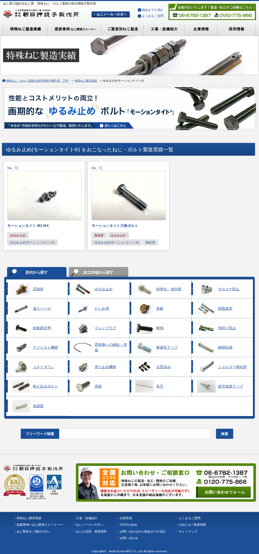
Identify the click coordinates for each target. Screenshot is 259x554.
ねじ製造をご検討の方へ (34, 531)
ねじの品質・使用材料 (91, 531)
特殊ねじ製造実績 (86, 80)
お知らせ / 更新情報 (192, 524)
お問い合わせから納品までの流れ (143, 531)
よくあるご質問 (152, 16)
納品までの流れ (152, 10)
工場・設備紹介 (86, 518)
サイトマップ (188, 531)
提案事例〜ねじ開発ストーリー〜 (40, 524)
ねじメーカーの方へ (90, 524)
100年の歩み (128, 524)
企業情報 (126, 518)
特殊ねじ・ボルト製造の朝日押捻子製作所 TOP (37, 80)
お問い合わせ (129, 538)
